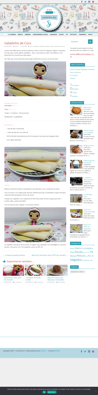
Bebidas (28, 34)
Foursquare (75, 85)
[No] (96, 391)
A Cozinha (12, 34)
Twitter (75, 93)
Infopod (72, 78)
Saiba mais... (52, 392)
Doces (61, 34)
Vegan (91, 260)
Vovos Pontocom (75, 72)
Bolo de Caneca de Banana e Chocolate (56, 278)
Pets (87, 256)
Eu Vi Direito (74, 75)
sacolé (63, 46)
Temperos (82, 34)
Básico (20, 34)
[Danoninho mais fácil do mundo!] (13, 266)
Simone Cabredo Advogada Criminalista (82, 69)
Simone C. (43, 351)
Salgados (53, 34)
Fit (67, 34)
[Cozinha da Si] (5, 34)
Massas (73, 256)
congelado (36, 46)
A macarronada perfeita (14, 255)
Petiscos (73, 34)
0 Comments (23, 46)
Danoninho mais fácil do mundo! (12, 278)
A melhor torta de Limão (33, 278)
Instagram (75, 89)
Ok (44, 392)
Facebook (75, 96)
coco (31, 46)
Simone (17, 46)
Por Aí (90, 34)
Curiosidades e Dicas (40, 34)
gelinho (48, 46)
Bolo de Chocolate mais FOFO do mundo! (50, 255)
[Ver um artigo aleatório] (93, 34)
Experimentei (86, 252)
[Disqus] (35, 310)
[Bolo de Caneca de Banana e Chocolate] (57, 266)
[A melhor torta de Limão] (35, 266)
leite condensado (55, 46)
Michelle (57, 351)
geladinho (42, 46)
